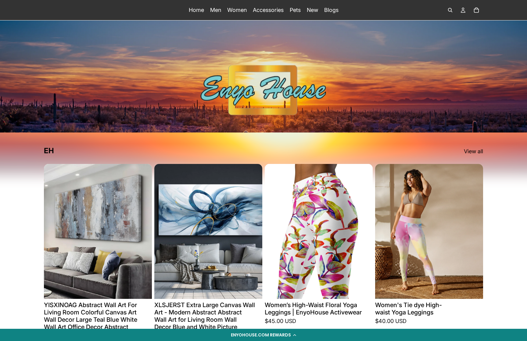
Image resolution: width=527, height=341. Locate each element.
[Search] (450, 10)
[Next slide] (363, 231)
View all (473, 151)
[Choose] (363, 289)
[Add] (142, 289)
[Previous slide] (274, 231)
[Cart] (476, 10)
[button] (263, 335)
